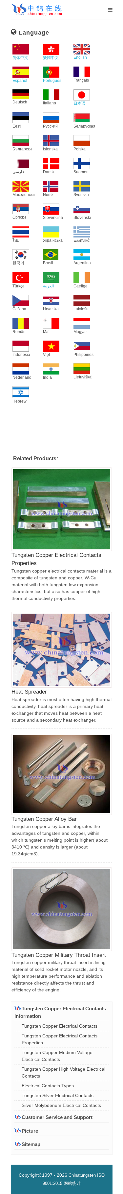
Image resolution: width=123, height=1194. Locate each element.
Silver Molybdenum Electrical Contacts (61, 1105)
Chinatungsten (82, 1175)
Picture (30, 1131)
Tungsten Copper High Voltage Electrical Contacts (63, 1072)
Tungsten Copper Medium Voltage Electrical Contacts (57, 1056)
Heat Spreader (29, 692)
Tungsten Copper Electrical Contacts (59, 1026)
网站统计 (72, 1183)
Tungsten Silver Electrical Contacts (57, 1095)
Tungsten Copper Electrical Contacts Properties (59, 1039)
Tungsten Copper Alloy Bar (44, 819)
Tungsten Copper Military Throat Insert (58, 955)
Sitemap (31, 1144)
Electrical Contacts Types (48, 1085)
